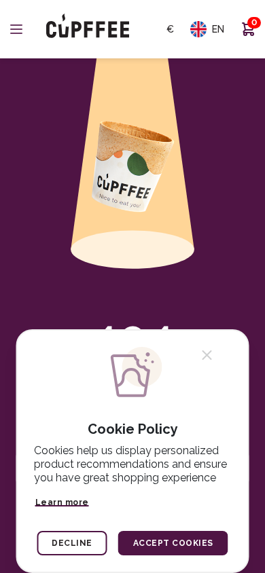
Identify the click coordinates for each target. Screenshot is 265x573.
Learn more (62, 502)
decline (72, 543)
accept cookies (173, 543)
